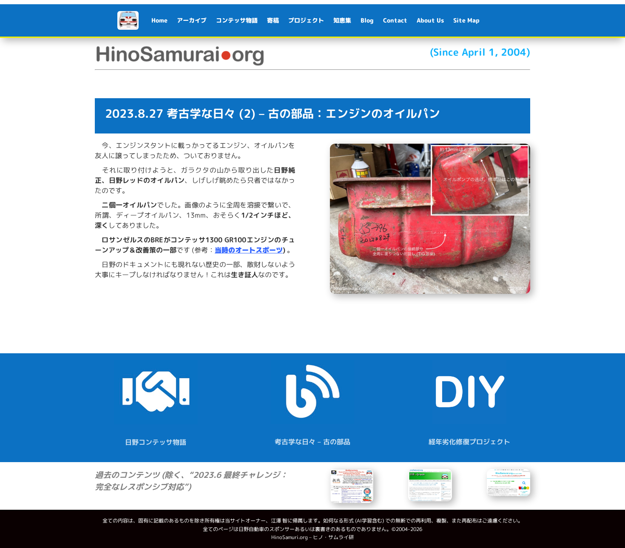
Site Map (466, 20)
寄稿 (273, 20)
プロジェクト (306, 20)
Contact (395, 20)
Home (159, 20)
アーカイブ (192, 20)
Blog (367, 20)
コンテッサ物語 (237, 20)
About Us (430, 20)
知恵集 (342, 20)
